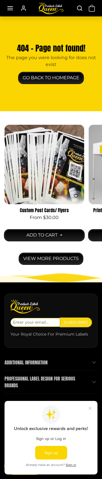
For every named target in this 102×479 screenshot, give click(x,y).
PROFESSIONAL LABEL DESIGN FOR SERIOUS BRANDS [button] (40, 382)
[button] (10, 8)
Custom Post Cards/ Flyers (44, 210)
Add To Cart (42, 235)
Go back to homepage (51, 77)
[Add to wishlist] (76, 196)
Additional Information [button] (26, 362)
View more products (51, 258)
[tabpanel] (51, 193)
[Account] (23, 8)
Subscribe (76, 322)
